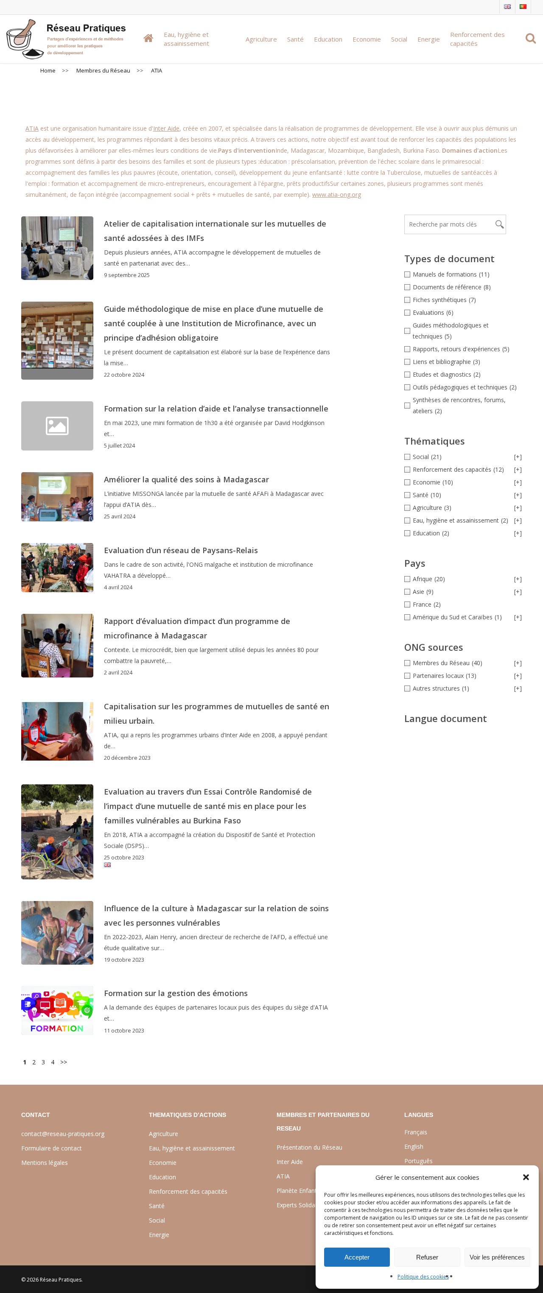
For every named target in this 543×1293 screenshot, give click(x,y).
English (413, 1146)
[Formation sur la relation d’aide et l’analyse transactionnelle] (213, 426)
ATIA (32, 128)
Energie (159, 1235)
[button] (526, 1177)
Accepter (356, 1257)
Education (162, 1177)
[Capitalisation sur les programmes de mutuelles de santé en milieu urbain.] (57, 731)
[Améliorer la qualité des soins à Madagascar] (57, 496)
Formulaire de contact (51, 1148)
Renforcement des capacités (188, 1191)
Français (415, 1132)
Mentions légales (44, 1163)
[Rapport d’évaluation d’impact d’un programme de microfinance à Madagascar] (57, 645)
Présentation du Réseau (309, 1147)
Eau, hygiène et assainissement (192, 1148)
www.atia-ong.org (336, 194)
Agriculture (163, 1134)
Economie (162, 1163)
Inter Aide (166, 128)
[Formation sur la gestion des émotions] (57, 1010)
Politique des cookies (423, 1276)
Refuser (427, 1257)
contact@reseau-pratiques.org (62, 1134)
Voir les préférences (497, 1257)
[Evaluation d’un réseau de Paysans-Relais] (57, 567)
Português (418, 1161)
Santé (157, 1206)
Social (157, 1220)
